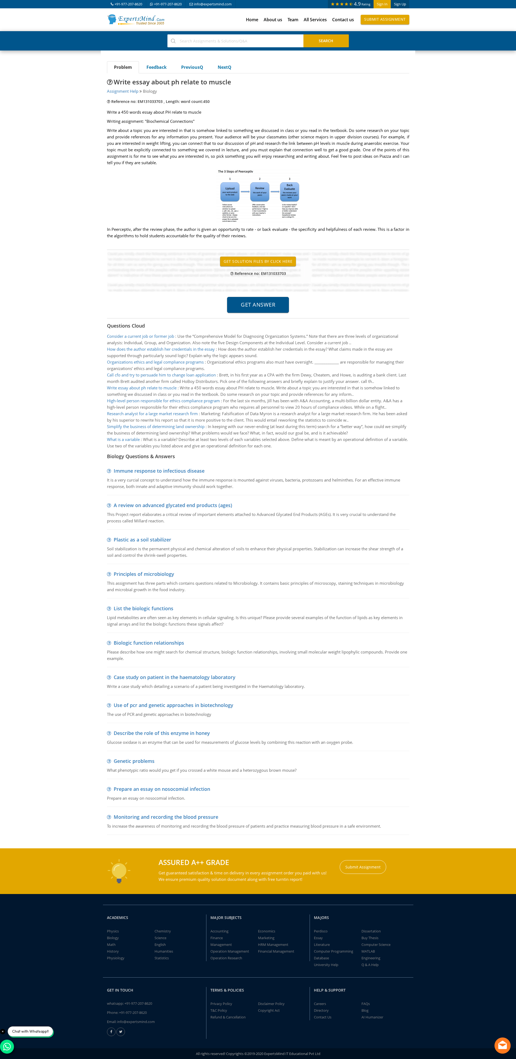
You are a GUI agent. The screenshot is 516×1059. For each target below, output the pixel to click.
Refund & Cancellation (228, 1017)
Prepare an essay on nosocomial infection (162, 789)
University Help (326, 964)
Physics (113, 931)
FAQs (365, 1003)
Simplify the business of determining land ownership (156, 426)
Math (111, 944)
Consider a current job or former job (140, 336)
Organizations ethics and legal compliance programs (155, 362)
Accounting (219, 931)
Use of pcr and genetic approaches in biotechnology (173, 705)
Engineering (370, 958)
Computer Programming (333, 951)
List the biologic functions (143, 608)
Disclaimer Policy (271, 1003)
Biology (113, 937)
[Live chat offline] (502, 1046)
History (113, 951)
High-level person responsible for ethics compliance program (163, 400)
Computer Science (375, 944)
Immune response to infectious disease (159, 471)
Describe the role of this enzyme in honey (162, 733)
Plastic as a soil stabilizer (142, 539)
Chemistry (163, 931)
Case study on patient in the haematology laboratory (174, 677)
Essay (318, 937)
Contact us (343, 20)
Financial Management (276, 951)
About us (273, 20)
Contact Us (322, 1017)
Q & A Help (370, 964)
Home (252, 20)
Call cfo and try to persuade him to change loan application (161, 375)
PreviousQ (192, 67)
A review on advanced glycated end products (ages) (173, 505)
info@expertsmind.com (213, 4)
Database (321, 958)
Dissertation (371, 931)
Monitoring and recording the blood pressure (166, 817)
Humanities (164, 951)
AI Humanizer (372, 1017)
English (160, 944)
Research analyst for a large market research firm (152, 413)
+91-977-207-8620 (128, 4)
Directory (321, 1010)
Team (293, 20)
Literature (322, 944)
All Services (315, 20)
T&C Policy (218, 1010)
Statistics (162, 958)
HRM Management (273, 944)
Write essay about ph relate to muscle (142, 387)
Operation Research (226, 958)
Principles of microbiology (144, 574)
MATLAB (368, 951)
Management (221, 944)
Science (160, 937)
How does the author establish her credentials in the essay (161, 349)
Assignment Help (122, 91)
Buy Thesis (369, 937)
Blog (364, 1010)
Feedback (156, 67)
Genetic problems (134, 761)
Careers (320, 1003)
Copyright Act (269, 1010)
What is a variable (123, 439)
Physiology (115, 958)
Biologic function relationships (149, 643)
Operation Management (229, 951)
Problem (123, 67)
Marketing (266, 937)
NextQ (224, 67)
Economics (266, 931)
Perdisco (321, 931)
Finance (216, 937)
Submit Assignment (385, 19)
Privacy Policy (221, 1003)
